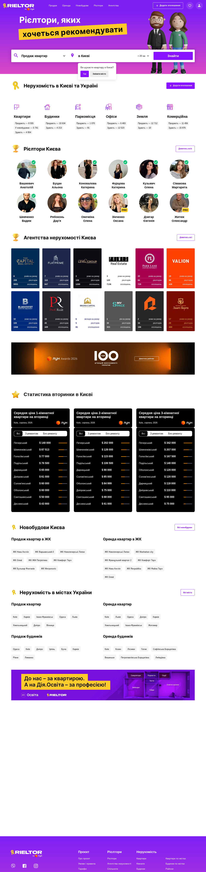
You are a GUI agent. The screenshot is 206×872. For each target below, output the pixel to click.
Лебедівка (160, 657)
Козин (118, 649)
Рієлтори (98, 5)
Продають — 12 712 (147, 123)
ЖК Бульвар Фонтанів (24, 568)
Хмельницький (20, 625)
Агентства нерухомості (119, 863)
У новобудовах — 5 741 (26, 128)
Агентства (113, 5)
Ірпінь (52, 649)
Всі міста (187, 592)
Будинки (140, 868)
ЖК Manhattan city (144, 552)
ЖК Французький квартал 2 (118, 560)
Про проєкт (84, 858)
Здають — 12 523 (115, 128)
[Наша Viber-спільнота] (13, 865)
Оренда (66, 5)
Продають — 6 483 (116, 123)
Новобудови (82, 5)
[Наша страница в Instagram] (35, 865)
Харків (27, 617)
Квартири (141, 858)
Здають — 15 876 (177, 128)
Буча (63, 649)
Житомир (152, 625)
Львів (74, 617)
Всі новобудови (184, 527)
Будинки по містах (175, 863)
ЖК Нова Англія (21, 552)
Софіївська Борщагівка (164, 649)
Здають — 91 (82, 128)
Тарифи (82, 868)
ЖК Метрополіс (48, 568)
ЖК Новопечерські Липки (72, 552)
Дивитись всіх (185, 149)
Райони (169, 868)
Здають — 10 (144, 128)
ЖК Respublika (134, 568)
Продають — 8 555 (24, 123)
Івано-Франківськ (44, 617)
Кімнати (140, 863)
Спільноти (112, 868)
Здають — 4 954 (23, 132)
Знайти (173, 56)
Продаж (53, 5)
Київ (15, 617)
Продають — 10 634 (55, 123)
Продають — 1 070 (85, 123)
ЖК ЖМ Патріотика (37, 560)
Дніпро (37, 625)
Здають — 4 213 (54, 128)
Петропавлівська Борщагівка (135, 657)
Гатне (144, 649)
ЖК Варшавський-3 (44, 552)
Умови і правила (86, 863)
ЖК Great (17, 560)
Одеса (62, 617)
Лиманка (29, 657)
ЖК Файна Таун (155, 568)
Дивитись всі (186, 237)
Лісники (131, 649)
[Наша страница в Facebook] (25, 865)
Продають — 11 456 (178, 123)
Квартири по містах (176, 858)
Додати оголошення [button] (170, 5)
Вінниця (50, 625)
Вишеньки (109, 657)
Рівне (15, 657)
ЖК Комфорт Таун (62, 560)
